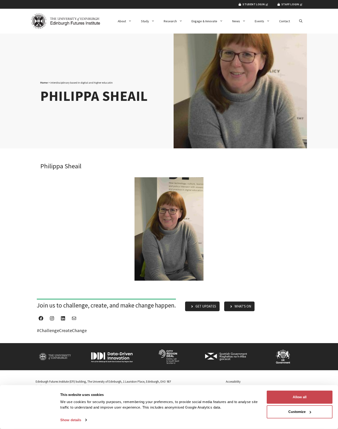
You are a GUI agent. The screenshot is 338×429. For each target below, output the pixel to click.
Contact (284, 21)
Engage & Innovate (204, 21)
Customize (297, 412)
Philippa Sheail (60, 166)
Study (145, 21)
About (122, 21)
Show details (70, 420)
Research (170, 21)
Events (259, 21)
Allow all (299, 397)
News (236, 21)
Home (44, 82)
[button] (301, 21)
